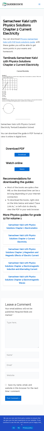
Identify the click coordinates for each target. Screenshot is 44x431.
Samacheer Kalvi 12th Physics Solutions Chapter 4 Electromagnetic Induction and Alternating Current (22, 266)
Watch (22, 169)
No (19, 428)
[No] (41, 423)
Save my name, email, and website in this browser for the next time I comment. (21, 388)
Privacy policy (27, 428)
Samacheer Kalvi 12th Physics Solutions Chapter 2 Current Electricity (22, 238)
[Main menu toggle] (39, 4)
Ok (14, 428)
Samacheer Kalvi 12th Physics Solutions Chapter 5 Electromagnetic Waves (22, 280)
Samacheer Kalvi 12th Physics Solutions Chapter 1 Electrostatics (22, 226)
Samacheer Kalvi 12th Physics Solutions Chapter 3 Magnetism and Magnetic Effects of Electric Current (22, 252)
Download (22, 155)
